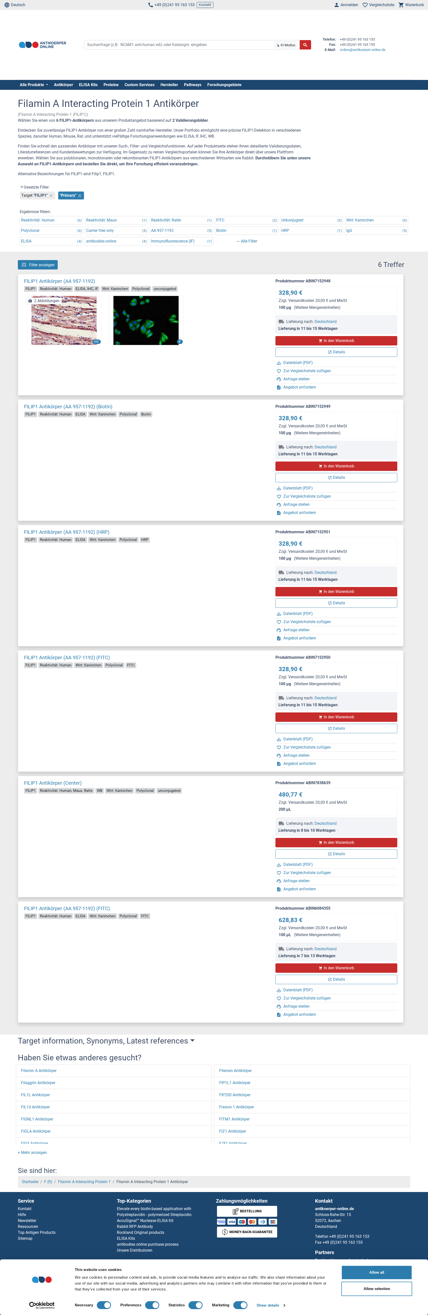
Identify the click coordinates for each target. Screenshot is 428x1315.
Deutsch (18, 4)
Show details (268, 1305)
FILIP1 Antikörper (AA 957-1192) (59, 281)
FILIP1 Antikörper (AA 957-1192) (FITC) (67, 657)
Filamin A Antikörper (38, 1070)
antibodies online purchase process (148, 1244)
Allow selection (377, 1289)
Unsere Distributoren (134, 1250)
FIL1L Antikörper (35, 1095)
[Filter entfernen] (51, 195)
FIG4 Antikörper (34, 1143)
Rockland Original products (140, 1232)
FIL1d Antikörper (35, 1107)
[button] (32, 1152)
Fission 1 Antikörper (236, 1107)
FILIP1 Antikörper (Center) (53, 783)
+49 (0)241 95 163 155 (342, 1242)
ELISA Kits (88, 84)
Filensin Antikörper (235, 1070)
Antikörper (63, 84)
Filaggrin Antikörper (38, 1082)
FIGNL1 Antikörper (37, 1119)
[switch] (152, 1305)
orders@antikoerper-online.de (362, 50)
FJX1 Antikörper (233, 1143)
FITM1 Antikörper (234, 1119)
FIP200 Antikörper (234, 1095)
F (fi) (48, 1181)
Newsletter (27, 1220)
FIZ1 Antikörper (232, 1131)
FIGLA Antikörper (36, 1131)
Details (339, 352)
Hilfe (22, 1214)
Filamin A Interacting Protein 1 (84, 1181)
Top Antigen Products (36, 1232)
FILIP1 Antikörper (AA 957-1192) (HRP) (66, 532)
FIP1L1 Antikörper (234, 1082)
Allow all (376, 1272)
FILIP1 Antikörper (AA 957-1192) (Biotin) (68, 407)
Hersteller (169, 84)
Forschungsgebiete (224, 84)
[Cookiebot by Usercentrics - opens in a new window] (42, 1305)
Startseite (30, 1181)
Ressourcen (28, 1226)
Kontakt (205, 5)
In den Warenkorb (339, 340)
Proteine (111, 84)
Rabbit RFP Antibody (135, 1226)
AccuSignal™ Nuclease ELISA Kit (145, 1220)
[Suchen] (305, 44)
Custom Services (140, 84)
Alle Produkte (32, 84)
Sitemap (25, 1238)
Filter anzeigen (41, 264)
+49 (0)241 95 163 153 (175, 4)
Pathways (192, 84)
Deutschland (326, 321)
